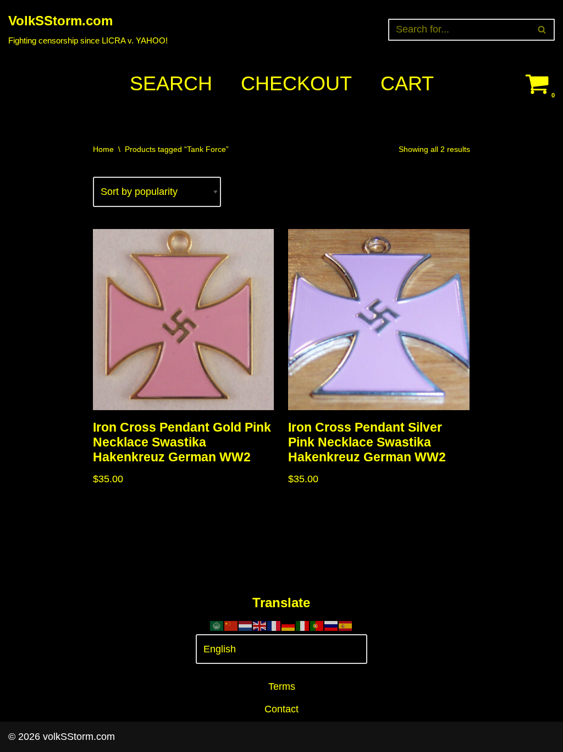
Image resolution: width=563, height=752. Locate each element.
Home (103, 149)
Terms (281, 686)
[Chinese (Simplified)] (231, 625)
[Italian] (303, 625)
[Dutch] (246, 625)
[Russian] (331, 625)
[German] (289, 625)
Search (171, 83)
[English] (260, 625)
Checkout (296, 83)
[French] (274, 625)
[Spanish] (346, 625)
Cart (407, 83)
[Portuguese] (317, 625)
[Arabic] (217, 625)
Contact (281, 709)
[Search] (542, 30)
